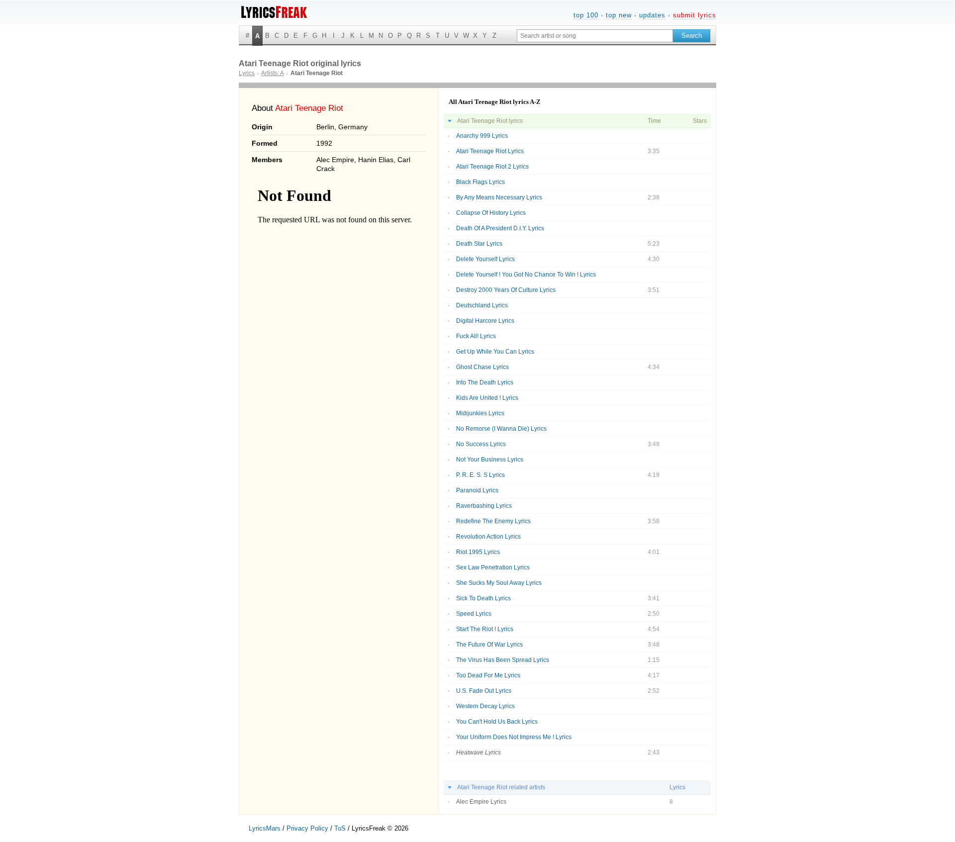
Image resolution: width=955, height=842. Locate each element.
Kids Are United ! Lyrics (487, 397)
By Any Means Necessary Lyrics (499, 197)
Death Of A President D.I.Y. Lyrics (500, 228)
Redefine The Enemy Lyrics (493, 521)
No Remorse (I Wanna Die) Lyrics (501, 428)
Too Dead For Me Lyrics (488, 675)
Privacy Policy (307, 828)
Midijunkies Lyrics (480, 413)
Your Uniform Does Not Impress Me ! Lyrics (514, 737)
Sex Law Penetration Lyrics (493, 567)
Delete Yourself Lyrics (485, 259)
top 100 (585, 15)
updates (652, 15)
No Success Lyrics (481, 444)
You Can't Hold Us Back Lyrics (497, 721)
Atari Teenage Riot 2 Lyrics (492, 166)
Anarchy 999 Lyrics (482, 135)
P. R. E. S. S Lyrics (480, 474)
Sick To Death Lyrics (483, 598)
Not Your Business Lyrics (489, 459)
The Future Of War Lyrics (489, 644)
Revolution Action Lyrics (488, 536)
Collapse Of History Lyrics (491, 212)
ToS (340, 828)
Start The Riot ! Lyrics (484, 629)
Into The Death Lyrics (484, 382)
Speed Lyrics (473, 613)
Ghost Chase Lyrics (482, 367)
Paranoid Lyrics (477, 490)
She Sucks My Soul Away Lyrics (499, 582)
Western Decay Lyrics (485, 706)
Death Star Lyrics (479, 243)
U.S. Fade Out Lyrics (483, 690)
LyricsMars (265, 828)
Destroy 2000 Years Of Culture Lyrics (506, 289)
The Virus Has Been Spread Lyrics (502, 659)
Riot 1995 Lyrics (478, 552)
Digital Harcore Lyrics (485, 320)
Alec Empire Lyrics (481, 801)
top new (619, 15)
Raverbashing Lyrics (484, 505)
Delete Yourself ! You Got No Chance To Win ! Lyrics (526, 274)
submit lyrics (694, 15)
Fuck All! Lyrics (476, 336)
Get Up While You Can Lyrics (495, 351)
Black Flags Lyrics (480, 182)
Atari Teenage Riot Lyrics (490, 151)
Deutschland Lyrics (482, 305)
